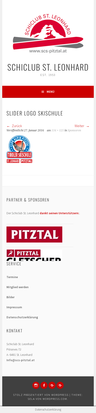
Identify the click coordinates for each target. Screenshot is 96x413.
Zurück (16, 126)
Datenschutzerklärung (22, 317)
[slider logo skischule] (19, 161)
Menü (50, 92)
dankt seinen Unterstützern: (59, 213)
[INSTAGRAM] (36, 385)
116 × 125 (58, 130)
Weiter (80, 126)
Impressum (14, 307)
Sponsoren (74, 130)
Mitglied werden (17, 287)
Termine (12, 277)
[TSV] (52, 385)
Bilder (10, 297)
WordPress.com (55, 398)
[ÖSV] (60, 385)
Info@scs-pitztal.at (20, 360)
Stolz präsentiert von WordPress (41, 394)
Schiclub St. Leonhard (48, 67)
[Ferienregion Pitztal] (34, 241)
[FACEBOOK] (44, 385)
